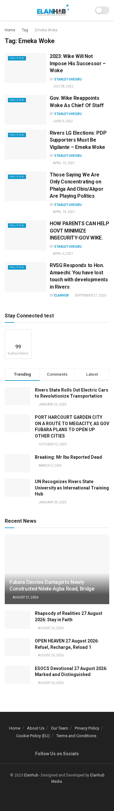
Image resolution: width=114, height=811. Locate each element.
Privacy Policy (87, 728)
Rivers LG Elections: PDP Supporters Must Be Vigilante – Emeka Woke (78, 140)
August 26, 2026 (50, 628)
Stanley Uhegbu (68, 79)
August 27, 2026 (25, 597)
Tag (25, 30)
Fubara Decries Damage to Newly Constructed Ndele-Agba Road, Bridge (52, 585)
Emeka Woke (46, 30)
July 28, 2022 (62, 86)
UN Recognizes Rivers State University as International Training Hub (72, 487)
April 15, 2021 (63, 163)
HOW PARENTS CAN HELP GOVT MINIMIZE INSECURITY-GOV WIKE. (79, 230)
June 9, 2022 (62, 121)
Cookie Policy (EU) (33, 735)
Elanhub (31, 775)
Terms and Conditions (76, 735)
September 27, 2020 (90, 295)
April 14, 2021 (63, 212)
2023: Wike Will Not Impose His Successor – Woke (78, 63)
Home (10, 30)
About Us (35, 728)
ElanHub (61, 295)
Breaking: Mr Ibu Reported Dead (68, 457)
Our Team (59, 728)
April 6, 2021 (62, 253)
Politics (17, 58)
